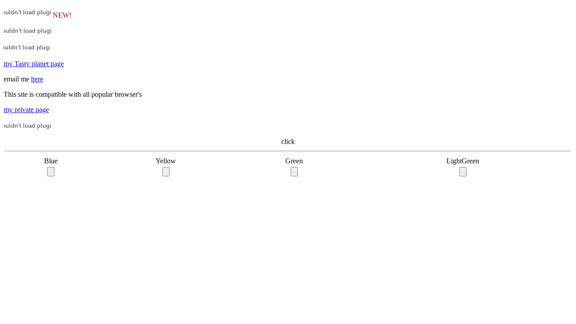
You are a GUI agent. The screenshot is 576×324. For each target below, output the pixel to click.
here (37, 79)
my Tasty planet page (34, 64)
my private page (26, 109)
